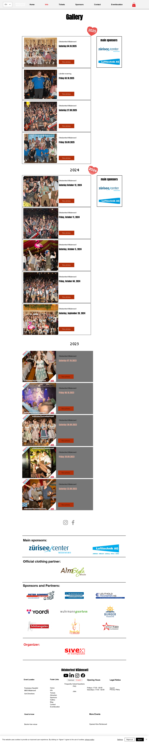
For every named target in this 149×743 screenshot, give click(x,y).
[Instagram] (65, 522)
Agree (140, 739)
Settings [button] (120, 739)
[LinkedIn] (71, 675)
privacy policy (89, 739)
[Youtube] (66, 675)
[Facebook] (73, 522)
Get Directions (29, 694)
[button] (134, 5)
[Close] (146, 739)
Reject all (129, 739)
